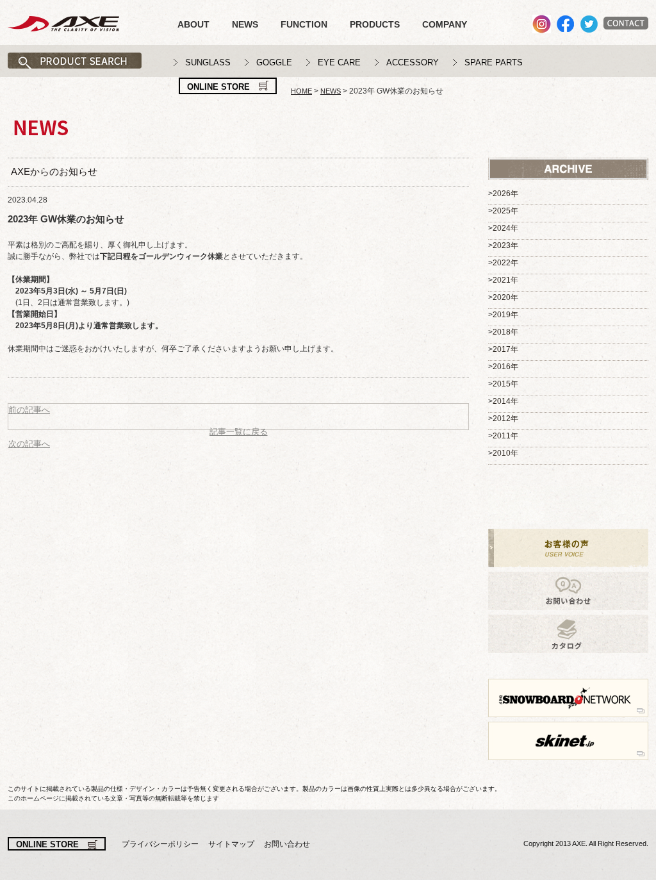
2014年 (505, 401)
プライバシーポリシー (160, 844)
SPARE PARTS (493, 62)
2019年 (505, 314)
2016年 (505, 366)
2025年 (505, 210)
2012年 (505, 418)
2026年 (505, 193)
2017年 (505, 349)
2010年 (505, 453)
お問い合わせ (287, 844)
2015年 (505, 383)
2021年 (505, 280)
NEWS (245, 24)
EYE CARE (339, 62)
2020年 (505, 297)
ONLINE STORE (218, 87)
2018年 (505, 332)
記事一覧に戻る (238, 431)
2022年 (505, 262)
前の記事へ (29, 410)
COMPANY (444, 24)
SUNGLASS (208, 62)
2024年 (505, 228)
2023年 (505, 245)
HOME (301, 91)
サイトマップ (231, 844)
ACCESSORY (412, 62)
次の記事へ (29, 444)
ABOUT (193, 24)
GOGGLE (274, 62)
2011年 (505, 435)
